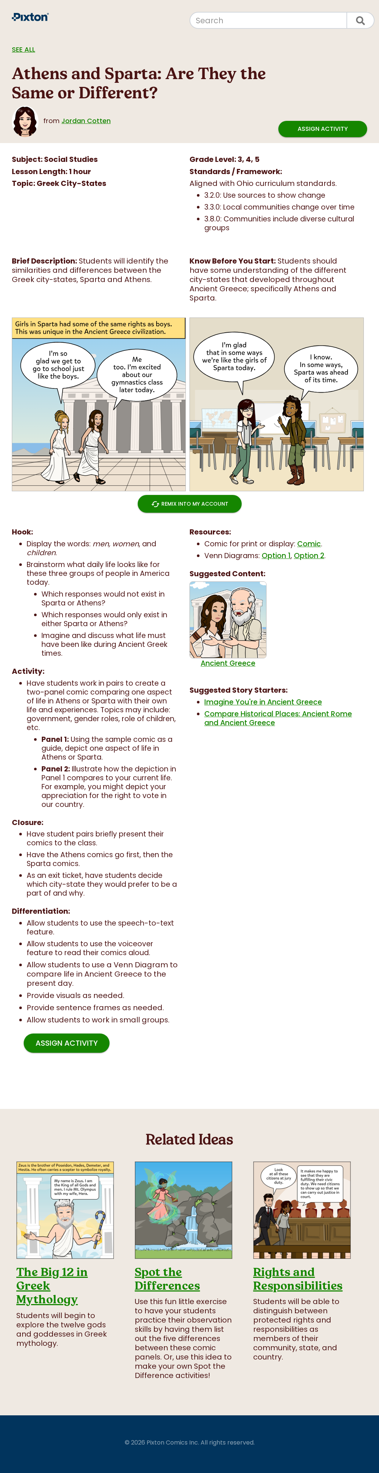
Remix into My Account (189, 504)
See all (23, 49)
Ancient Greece (228, 663)
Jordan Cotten (86, 120)
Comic (309, 544)
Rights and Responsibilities (298, 1279)
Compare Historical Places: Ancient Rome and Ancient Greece (278, 718)
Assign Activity (323, 129)
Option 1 (276, 556)
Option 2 (309, 556)
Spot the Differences (167, 1279)
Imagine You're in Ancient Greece (263, 702)
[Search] (361, 20)
